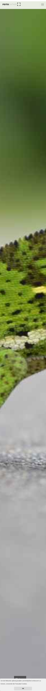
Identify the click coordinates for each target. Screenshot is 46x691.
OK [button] (23, 688)
